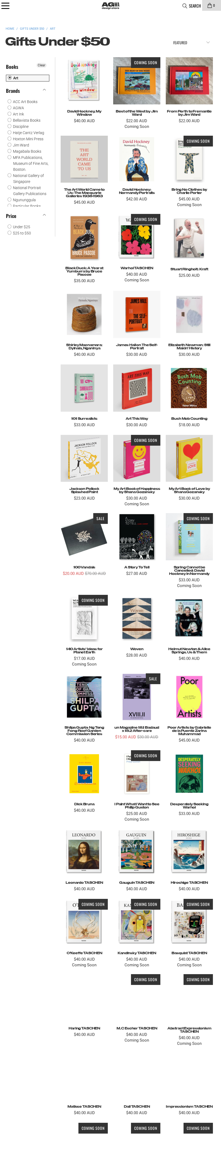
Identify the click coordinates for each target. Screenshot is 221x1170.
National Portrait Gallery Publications (29, 191)
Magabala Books (26, 151)
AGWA (18, 108)
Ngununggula (24, 200)
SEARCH (194, 6)
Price (11, 215)
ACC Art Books (24, 102)
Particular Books (26, 206)
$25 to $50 (21, 233)
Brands (13, 90)
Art (15, 78)
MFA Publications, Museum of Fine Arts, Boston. (30, 163)
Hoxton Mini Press (27, 139)
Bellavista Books (26, 120)
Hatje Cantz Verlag (28, 133)
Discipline (20, 126)
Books (12, 66)
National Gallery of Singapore (28, 178)
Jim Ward (20, 145)
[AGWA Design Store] (110, 5)
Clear (41, 65)
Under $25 (21, 227)
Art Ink (18, 114)
